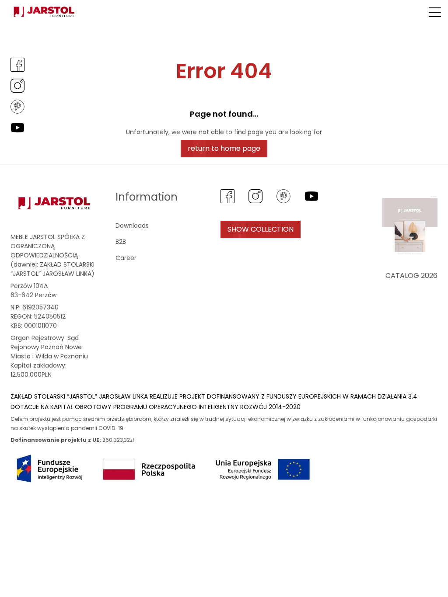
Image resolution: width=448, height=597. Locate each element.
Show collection (261, 229)
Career (126, 257)
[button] (435, 12)
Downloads (132, 225)
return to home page (224, 148)
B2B (121, 241)
